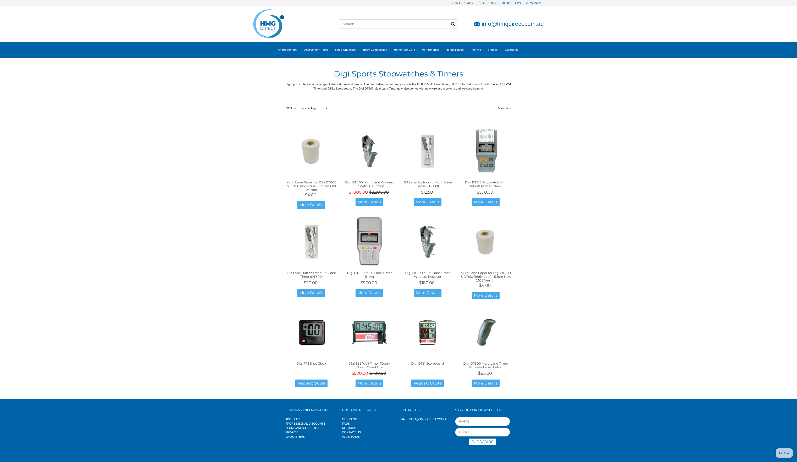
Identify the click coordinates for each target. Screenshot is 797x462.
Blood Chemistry (345, 49)
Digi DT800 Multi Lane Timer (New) (369, 275)
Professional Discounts (305, 423)
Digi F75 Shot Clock (311, 363)
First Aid (476, 49)
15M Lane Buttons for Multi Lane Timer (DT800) (311, 275)
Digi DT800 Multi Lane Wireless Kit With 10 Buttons (369, 184)
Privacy (291, 432)
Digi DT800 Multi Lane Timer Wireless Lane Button (485, 365)
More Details (311, 205)
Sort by (290, 108)
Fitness (493, 49)
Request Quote (311, 383)
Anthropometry (287, 49)
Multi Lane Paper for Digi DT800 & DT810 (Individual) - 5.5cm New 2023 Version (486, 276)
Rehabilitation (455, 49)
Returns (349, 428)
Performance (430, 49)
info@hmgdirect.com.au (513, 24)
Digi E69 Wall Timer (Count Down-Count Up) (369, 365)
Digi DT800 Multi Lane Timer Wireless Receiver (427, 275)
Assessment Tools (316, 49)
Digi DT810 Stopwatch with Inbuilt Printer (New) (486, 184)
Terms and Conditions (303, 428)
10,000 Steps (295, 436)
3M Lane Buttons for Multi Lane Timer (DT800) (427, 184)
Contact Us (351, 432)
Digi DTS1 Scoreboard (427, 363)
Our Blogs (350, 419)
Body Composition (375, 49)
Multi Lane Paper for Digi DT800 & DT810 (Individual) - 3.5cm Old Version (311, 186)
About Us (292, 419)
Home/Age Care (404, 49)
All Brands (351, 436)
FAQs (346, 423)
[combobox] (398, 23)
